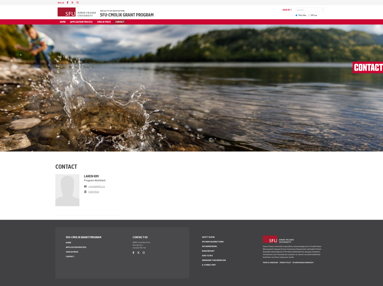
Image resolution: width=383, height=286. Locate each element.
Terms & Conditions (270, 262)
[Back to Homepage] (77, 12)
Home (63, 21)
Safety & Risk (208, 237)
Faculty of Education (112, 11)
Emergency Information (214, 260)
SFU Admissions (209, 246)
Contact (119, 21)
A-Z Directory (209, 265)
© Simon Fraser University (303, 262)
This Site (302, 15)
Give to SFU (207, 255)
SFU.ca (314, 15)
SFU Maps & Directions (213, 241)
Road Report (208, 251)
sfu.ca (61, 2)
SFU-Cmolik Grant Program (127, 15)
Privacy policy (285, 262)
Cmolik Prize (104, 21)
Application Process (81, 21)
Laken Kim (91, 176)
